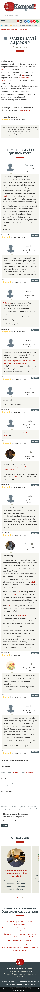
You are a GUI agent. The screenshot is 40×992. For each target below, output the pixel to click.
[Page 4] (22, 897)
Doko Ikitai (29, 165)
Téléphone (7, 303)
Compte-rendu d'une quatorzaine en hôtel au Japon (16, 873)
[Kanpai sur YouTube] (34, 21)
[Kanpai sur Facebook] (25, 21)
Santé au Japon (25, 110)
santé (3, 69)
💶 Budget (4, 25)
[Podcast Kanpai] (37, 21)
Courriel (5, 778)
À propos (28, 968)
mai (5, 435)
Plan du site (19, 977)
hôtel (33, 582)
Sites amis (32, 974)
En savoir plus (20, 991)
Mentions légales (10, 974)
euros (8, 605)
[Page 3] (20, 897)
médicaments (8, 196)
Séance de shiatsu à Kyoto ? (20, 944)
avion (15, 476)
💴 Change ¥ (14, 25)
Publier (5, 825)
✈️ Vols (22, 25)
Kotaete (3, 29)
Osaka (25, 433)
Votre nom (6, 766)
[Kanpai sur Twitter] (28, 21)
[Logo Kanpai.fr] (20, 6)
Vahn (27, 452)
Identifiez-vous (17, 773)
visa (22, 75)
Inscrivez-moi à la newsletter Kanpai (17, 821)
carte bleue (21, 615)
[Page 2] (19, 897)
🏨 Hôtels (29, 25)
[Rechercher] (34, 15)
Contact (22, 974)
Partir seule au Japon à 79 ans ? (20, 940)
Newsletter (25, 971)
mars (33, 433)
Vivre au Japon (23, 29)
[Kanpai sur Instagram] (31, 21)
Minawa (28, 544)
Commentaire (7, 791)
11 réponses (20, 47)
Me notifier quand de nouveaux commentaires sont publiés (15, 815)
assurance (5, 80)
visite (16, 594)
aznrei (27, 664)
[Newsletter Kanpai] (21, 21)
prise (19, 592)
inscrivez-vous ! (30, 773)
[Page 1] (17, 897)
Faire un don (14, 971)
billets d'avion (24, 78)
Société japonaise (12, 29)
